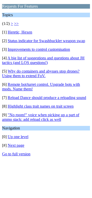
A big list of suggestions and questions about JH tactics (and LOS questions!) (43, 60)
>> (16, 23)
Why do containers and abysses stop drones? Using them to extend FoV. (40, 73)
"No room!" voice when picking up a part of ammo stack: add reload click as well (40, 117)
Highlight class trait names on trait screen (41, 106)
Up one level (18, 137)
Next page (16, 145)
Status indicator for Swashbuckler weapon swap (46, 41)
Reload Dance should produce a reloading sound (47, 97)
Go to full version (16, 154)
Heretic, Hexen (20, 32)
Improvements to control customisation (39, 49)
